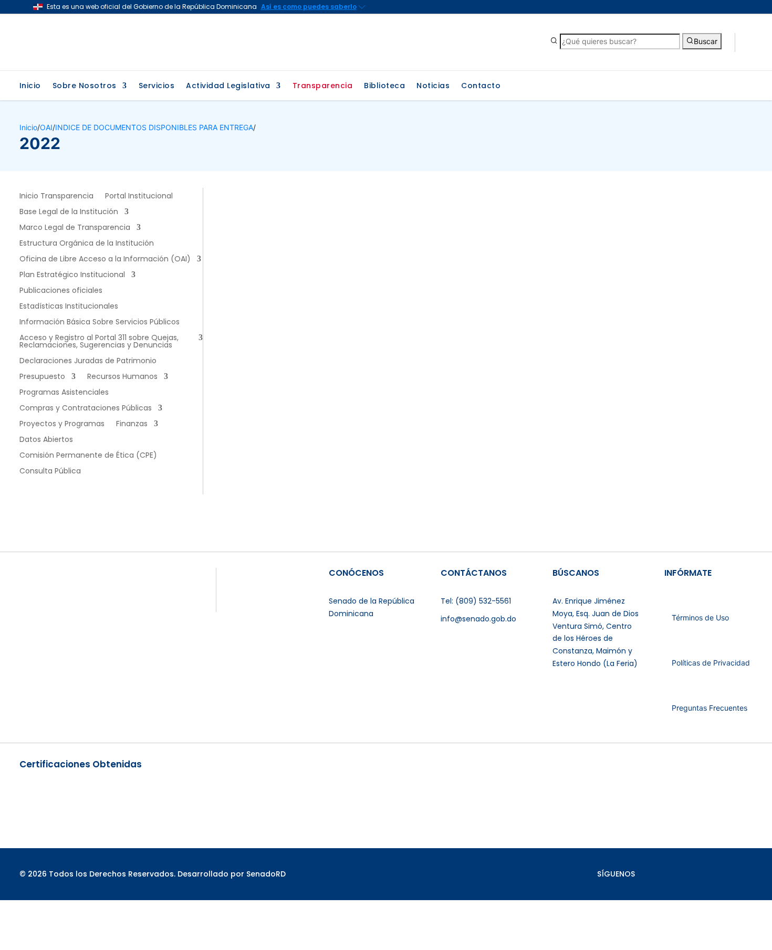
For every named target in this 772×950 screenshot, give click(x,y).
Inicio (30, 86)
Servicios (157, 86)
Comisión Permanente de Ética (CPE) (88, 455)
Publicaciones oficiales (60, 291)
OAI (46, 127)
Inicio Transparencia (56, 196)
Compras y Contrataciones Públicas (85, 408)
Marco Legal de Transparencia (74, 228)
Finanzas (132, 424)
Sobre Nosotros (85, 86)
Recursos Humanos (122, 377)
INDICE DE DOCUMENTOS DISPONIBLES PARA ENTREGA (154, 127)
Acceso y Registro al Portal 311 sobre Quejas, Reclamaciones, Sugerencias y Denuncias (99, 342)
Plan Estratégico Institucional (72, 275)
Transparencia (323, 86)
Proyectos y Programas (62, 424)
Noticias (433, 86)
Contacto (480, 86)
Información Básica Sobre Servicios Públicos (99, 322)
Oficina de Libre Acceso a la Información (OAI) (105, 259)
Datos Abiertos (46, 440)
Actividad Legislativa (228, 86)
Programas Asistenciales (64, 392)
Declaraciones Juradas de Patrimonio (88, 361)
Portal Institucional (139, 196)
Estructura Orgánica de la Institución (86, 243)
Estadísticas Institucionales (68, 306)
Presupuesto (42, 377)
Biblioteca (384, 86)
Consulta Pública (50, 471)
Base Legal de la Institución (68, 212)
